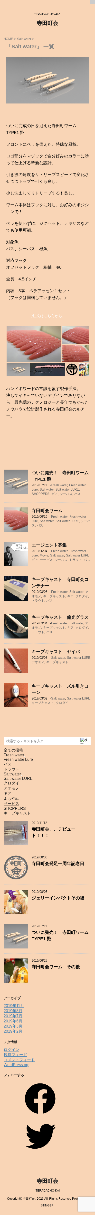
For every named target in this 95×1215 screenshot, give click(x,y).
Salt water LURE (67, 489)
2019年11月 (14, 1006)
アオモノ (38, 662)
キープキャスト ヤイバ (56, 651)
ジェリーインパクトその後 (58, 898)
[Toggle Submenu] (24, 756)
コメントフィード (19, 1060)
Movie (44, 555)
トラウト (75, 560)
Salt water (47, 489)
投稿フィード (15, 1055)
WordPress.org (16, 1065)
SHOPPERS (40, 494)
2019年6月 (13, 1021)
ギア (54, 494)
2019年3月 (13, 1026)
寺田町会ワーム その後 (56, 966)
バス (77, 494)
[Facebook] (40, 1115)
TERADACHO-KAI (48, 1190)
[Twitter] (40, 1153)
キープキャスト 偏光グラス (62, 617)
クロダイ (82, 596)
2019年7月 (13, 1016)
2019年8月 (13, 1011)
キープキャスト (54, 596)
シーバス (66, 494)
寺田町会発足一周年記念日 (58, 863)
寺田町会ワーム (47, 510)
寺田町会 (47, 23)
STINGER (47, 1205)
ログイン (11, 1050)
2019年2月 (13, 1031)
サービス (46, 560)
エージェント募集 (49, 545)
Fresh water (59, 485)
